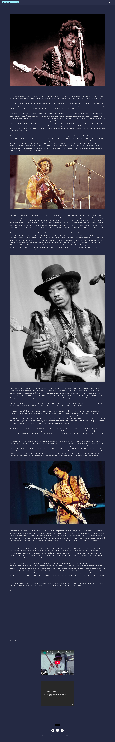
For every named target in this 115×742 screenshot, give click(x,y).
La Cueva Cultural (50, 735)
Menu (108, 2)
